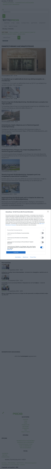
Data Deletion (18, 257)
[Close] (48, 212)
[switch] (42, 233)
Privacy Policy (33, 257)
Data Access (25, 257)
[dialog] (25, 234)
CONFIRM (15, 252)
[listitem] (25, 230)
